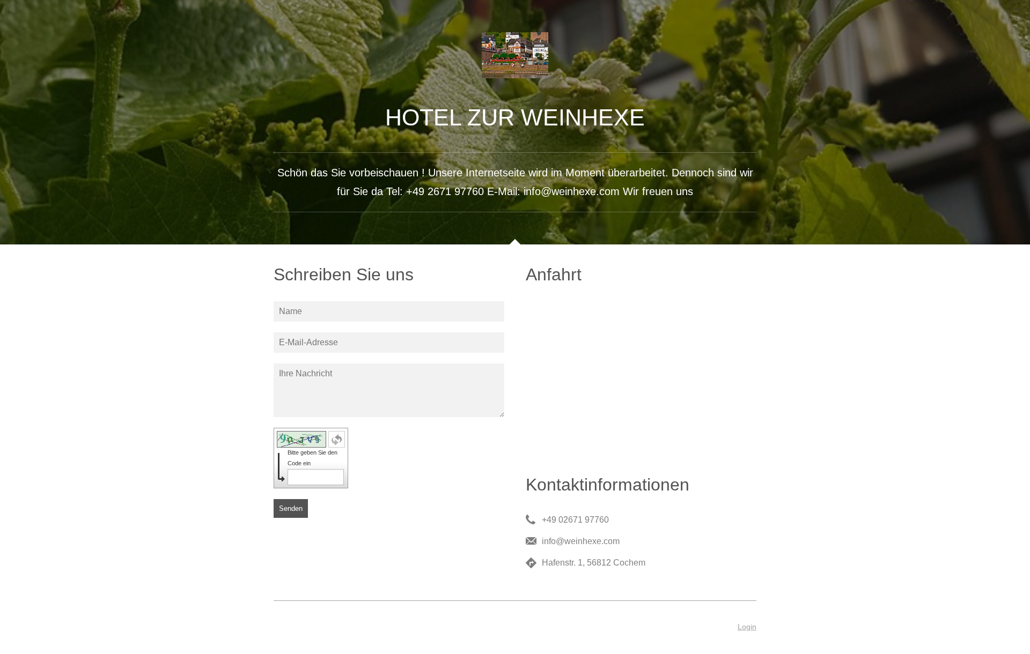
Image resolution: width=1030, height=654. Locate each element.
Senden (291, 508)
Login (747, 626)
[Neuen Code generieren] (336, 439)
